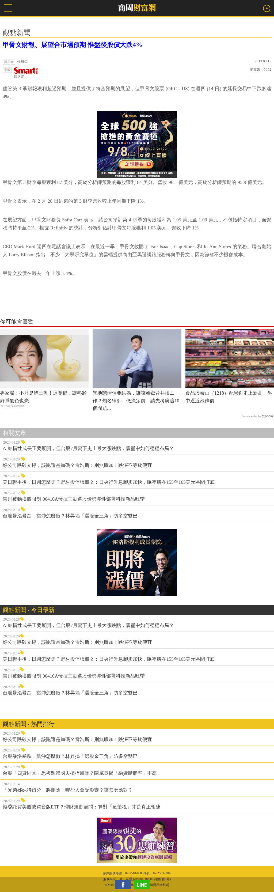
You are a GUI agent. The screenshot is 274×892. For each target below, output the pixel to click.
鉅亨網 (19, 76)
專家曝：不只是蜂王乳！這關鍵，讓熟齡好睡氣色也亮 (43, 396)
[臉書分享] (124, 884)
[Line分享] (143, 884)
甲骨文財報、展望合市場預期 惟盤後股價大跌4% (72, 44)
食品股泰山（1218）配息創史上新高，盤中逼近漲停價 (228, 396)
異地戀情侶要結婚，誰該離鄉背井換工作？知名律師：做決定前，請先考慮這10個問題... (136, 400)
